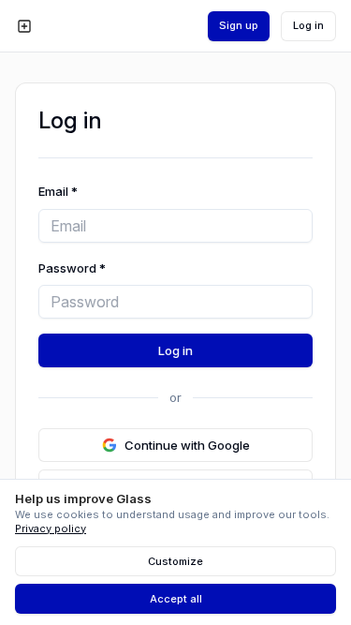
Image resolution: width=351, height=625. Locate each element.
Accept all (176, 598)
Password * (72, 267)
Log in (308, 25)
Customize (175, 561)
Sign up (238, 25)
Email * (58, 191)
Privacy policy (50, 528)
